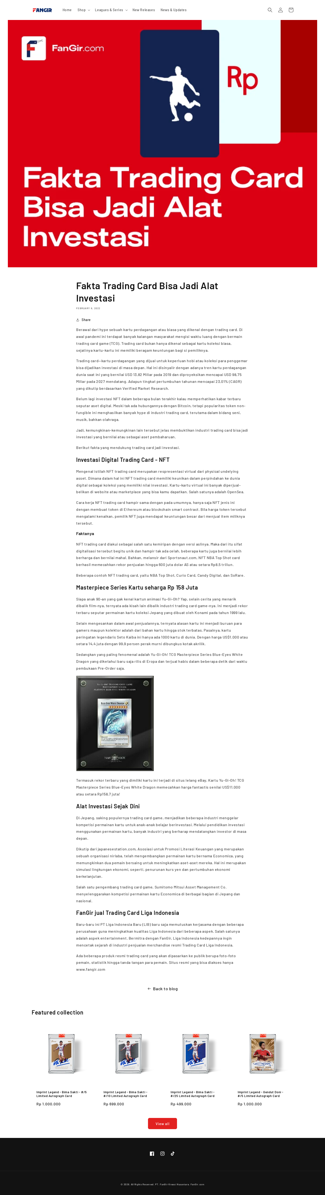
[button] (83, 10)
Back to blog (165, 988)
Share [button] (86, 320)
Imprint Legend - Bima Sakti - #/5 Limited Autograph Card (61, 1094)
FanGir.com (197, 1184)
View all (163, 1124)
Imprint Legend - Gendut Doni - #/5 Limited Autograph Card (260, 1094)
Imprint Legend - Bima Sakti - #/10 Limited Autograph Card (125, 1094)
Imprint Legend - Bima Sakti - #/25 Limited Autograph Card (192, 1094)
